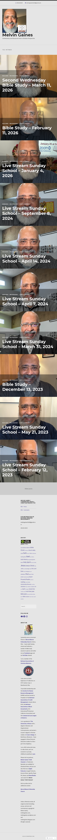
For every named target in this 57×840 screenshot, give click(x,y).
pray (27, 577)
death (22, 553)
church (30, 550)
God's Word (32, 556)
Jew (35, 565)
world (35, 596)
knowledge (27, 568)
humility (34, 562)
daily (34, 550)
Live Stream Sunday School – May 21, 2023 (25, 430)
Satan (27, 586)
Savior (29, 586)
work (33, 596)
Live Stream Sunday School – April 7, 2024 (25, 301)
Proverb (23, 579)
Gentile (22, 556)
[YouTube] (22, 616)
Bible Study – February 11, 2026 (27, 130)
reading (23, 582)
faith (25, 553)
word (31, 596)
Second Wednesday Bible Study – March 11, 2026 (26, 85)
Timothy (22, 591)
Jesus (23, 565)
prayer (31, 577)
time (33, 589)
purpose (31, 579)
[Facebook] (24, 616)
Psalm (28, 579)
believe (24, 547)
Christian (26, 550)
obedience (23, 574)
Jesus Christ (30, 566)
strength (27, 589)
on (26, 762)
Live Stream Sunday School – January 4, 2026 (24, 170)
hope (32, 562)
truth (27, 591)
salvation (23, 586)
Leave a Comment (24, 75)
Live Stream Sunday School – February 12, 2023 (25, 469)
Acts (21, 547)
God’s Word (24, 559)
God (28, 556)
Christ (22, 550)
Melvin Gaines (17, 34)
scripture (32, 586)
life (32, 568)
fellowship (34, 553)
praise (25, 577)
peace (30, 574)
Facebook (27, 653)
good (28, 559)
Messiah (30, 571)
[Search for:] (28, 606)
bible (32, 547)
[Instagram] (27, 616)
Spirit (23, 589)
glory (24, 556)
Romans (29, 584)
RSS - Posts (24, 506)
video (24, 596)
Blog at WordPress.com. (28, 836)
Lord (35, 568)
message (27, 571)
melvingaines (14, 75)
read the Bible (27, 582)
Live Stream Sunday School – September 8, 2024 (26, 213)
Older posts (28, 489)
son (21, 589)
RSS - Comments (25, 510)
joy (24, 568)
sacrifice (33, 584)
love (22, 571)
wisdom (27, 596)
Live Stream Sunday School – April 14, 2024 (26, 259)
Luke (24, 571)
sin (35, 586)
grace (33, 559)
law (30, 568)
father (31, 553)
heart (22, 562)
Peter (32, 574)
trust (24, 591)
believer (28, 547)
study (30, 589)
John (22, 568)
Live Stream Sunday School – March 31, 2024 (27, 344)
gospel (30, 559)
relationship (24, 584)
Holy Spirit (27, 562)
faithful (28, 553)
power (22, 577)
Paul (27, 574)
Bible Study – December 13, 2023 (22, 387)
